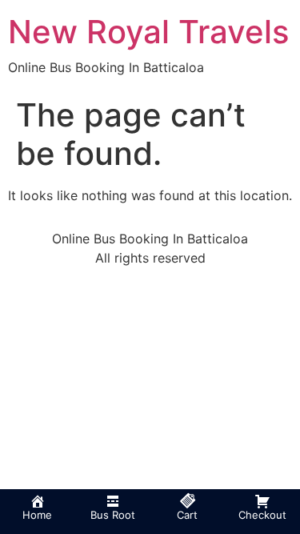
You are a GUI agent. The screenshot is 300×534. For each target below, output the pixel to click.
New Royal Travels (148, 31)
